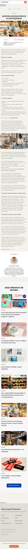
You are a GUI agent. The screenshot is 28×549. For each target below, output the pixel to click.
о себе (2, 515)
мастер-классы (19, 523)
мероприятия (18, 515)
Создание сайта (4, 534)
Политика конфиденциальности (8, 529)
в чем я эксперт (5, 518)
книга (2, 520)
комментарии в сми (6, 523)
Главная (9, 8)
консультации (18, 520)
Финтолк (12, 249)
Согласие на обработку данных (8, 531)
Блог (14, 8)
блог (16, 518)
